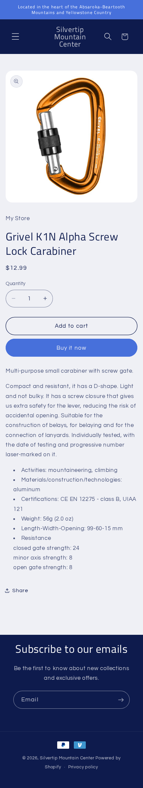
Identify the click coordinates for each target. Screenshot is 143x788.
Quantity (16, 283)
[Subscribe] (120, 700)
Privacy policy (83, 767)
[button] (15, 36)
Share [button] (20, 590)
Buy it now (72, 348)
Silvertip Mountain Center (67, 758)
